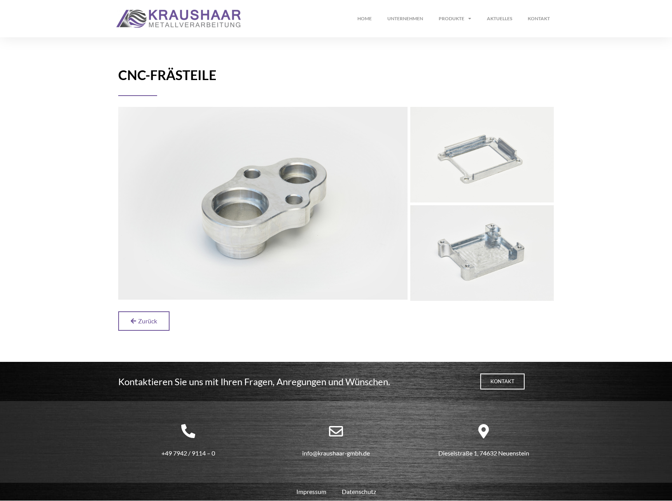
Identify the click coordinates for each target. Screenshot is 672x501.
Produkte (451, 18)
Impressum (311, 491)
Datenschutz (359, 491)
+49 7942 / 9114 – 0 (188, 453)
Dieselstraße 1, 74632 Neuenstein (483, 453)
